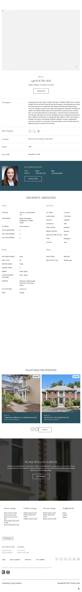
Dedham (65, 515)
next (12, 66)
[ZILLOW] (78, 559)
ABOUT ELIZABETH (15, 559)
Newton (65, 517)
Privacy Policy (75, 583)
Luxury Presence (15, 583)
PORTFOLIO (28, 559)
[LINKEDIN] (65, 559)
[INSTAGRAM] (61, 559)
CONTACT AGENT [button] (33, 178)
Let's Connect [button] (41, 476)
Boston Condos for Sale (10, 513)
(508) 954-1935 (41, 173)
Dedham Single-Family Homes (29, 515)
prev (8, 66)
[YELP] (69, 559)
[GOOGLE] (74, 559)
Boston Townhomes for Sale (11, 524)
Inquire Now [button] (41, 91)
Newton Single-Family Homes (49, 515)
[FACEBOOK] (56, 559)
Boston (64, 513)
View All (45, 429)
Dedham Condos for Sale (30, 518)
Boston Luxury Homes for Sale (10, 517)
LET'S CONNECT (40, 559)
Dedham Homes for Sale (30, 513)
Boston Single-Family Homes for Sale (11, 521)
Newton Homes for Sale (49, 513)
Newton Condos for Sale (49, 518)
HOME (3, 559)
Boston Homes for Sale (10, 515)
